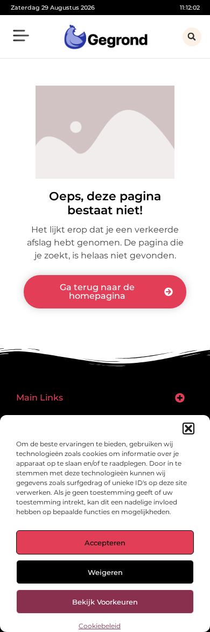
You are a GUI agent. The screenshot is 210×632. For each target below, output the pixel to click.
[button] (188, 428)
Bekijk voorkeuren (105, 602)
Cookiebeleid (100, 626)
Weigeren (105, 572)
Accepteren (105, 542)
